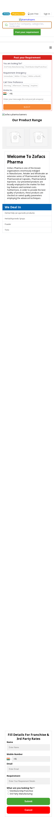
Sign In (47, 13)
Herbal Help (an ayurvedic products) (19, 213)
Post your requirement (27, 32)
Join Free (34, 13)
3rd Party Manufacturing (21, 793)
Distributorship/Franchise (21, 790)
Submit (28, 801)
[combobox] (27, 25)
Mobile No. (8, 90)
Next (27, 107)
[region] (27, 113)
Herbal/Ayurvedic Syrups (15, 218)
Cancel (28, 810)
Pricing (6, 14)
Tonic (7, 230)
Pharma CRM (18, 13)
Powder (8, 224)
